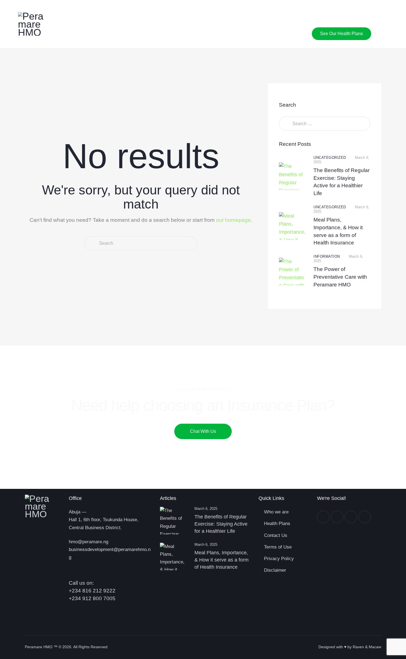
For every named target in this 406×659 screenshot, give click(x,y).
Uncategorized (329, 157)
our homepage (233, 220)
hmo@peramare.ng (88, 541)
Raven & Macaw (367, 647)
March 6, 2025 (205, 509)
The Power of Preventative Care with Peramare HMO (340, 276)
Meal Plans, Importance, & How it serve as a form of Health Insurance (338, 231)
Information (326, 256)
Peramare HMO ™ (41, 647)
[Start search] (91, 243)
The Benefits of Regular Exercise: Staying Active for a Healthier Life (341, 181)
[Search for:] (324, 123)
